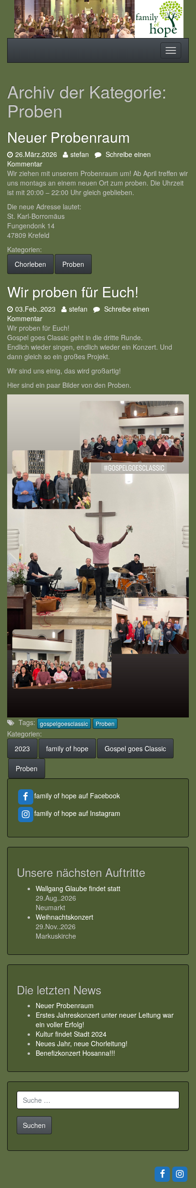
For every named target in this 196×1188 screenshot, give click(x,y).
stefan (79, 154)
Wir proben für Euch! (74, 291)
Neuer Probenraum (68, 137)
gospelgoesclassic (64, 723)
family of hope (67, 748)
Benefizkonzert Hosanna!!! (75, 1053)
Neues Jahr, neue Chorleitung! (81, 1043)
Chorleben (30, 264)
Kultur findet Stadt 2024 (71, 1034)
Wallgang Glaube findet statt (78, 888)
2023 (22, 748)
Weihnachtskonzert (64, 917)
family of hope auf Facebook (77, 795)
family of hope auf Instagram (77, 813)
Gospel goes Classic (135, 748)
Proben (73, 264)
